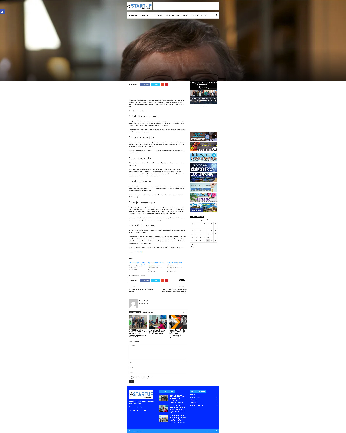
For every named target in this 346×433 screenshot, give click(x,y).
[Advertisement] (186, 6)
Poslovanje (144, 15)
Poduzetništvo (156, 15)
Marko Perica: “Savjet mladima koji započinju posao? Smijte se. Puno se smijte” (174, 291)
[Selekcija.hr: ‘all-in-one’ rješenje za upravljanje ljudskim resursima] (158, 322)
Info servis (194, 15)
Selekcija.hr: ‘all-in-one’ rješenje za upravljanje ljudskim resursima (157, 331)
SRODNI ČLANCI (135, 312)
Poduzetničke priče (172, 15)
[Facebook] (131, 410)
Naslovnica (133, 15)
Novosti (185, 15)
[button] (216, 15)
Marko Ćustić (135, 72)
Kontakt (204, 15)
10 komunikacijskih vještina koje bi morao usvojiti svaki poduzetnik (174, 263)
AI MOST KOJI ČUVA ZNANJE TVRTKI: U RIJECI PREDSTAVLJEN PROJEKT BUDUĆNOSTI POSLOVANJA (138, 333)
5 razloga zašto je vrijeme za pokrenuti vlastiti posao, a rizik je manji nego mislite (156, 263)
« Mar (192, 247)
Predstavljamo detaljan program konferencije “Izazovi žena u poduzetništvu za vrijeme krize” (177, 333)
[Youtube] (145, 410)
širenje (142, 275)
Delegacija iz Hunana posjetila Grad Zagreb (141, 290)
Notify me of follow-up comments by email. (142, 377)
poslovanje (137, 275)
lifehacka (140, 251)
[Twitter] (138, 410)
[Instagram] (134, 410)
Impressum (208, 431)
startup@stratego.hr (139, 407)
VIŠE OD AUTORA (147, 312)
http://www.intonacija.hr (144, 303)
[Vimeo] (142, 410)
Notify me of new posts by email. (139, 378)
